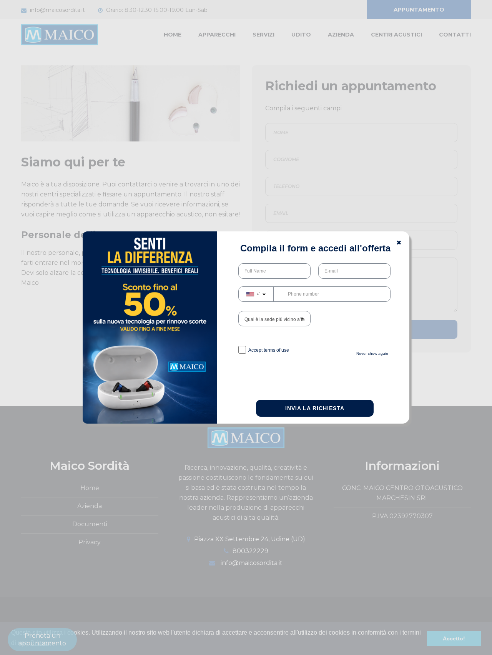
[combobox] (256, 294)
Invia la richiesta (314, 408)
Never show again (372, 353)
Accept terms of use (268, 350)
